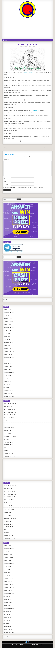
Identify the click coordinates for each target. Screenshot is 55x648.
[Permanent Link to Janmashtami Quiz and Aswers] (27, 59)
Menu (6, 40)
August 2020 (6, 375)
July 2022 (6, 339)
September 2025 (7, 312)
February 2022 (7, 342)
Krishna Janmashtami (29, 72)
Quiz (4, 447)
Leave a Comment (32, 46)
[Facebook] (28, 642)
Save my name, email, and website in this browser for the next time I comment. (25, 187)
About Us (5, 636)
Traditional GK (8, 427)
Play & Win (6, 439)
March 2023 (6, 336)
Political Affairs (7, 442)
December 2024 (7, 318)
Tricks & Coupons (7, 456)
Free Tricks (41, 644)
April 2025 (6, 315)
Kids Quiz (5, 430)
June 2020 (6, 381)
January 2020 (6, 393)
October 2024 (7, 324)
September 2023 (7, 327)
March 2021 (6, 363)
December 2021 (7, 348)
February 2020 (7, 390)
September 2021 (7, 357)
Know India (6, 433)
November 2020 (7, 366)
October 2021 (7, 354)
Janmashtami (36, 110)
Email (5, 181)
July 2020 (6, 378)
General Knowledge (8, 412)
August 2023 (6, 330)
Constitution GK (9, 414)
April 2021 (6, 360)
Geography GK (8, 417)
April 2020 (6, 387)
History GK (7, 420)
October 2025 (7, 309)
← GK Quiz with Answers (9, 148)
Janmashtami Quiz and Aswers (27, 44)
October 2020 (7, 369)
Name (5, 178)
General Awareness (8, 409)
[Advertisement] (27, 28)
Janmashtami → (48, 148)
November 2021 (7, 351)
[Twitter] (26, 642)
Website (5, 184)
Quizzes (5, 450)
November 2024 (7, 321)
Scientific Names (7, 453)
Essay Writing (6, 406)
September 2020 (7, 372)
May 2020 (6, 384)
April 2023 (6, 333)
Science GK (7, 424)
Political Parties (9, 444)
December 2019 (7, 396)
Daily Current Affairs (8, 403)
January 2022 (6, 345)
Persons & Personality (9, 436)
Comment (6, 159)
